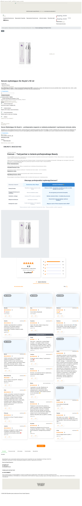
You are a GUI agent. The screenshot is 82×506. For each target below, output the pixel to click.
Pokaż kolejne (41, 445)
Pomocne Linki (11, 451)
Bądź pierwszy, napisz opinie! (11, 102)
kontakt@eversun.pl (6, 466)
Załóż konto (42, 11)
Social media (27, 451)
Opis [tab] (2, 122)
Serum (33, 27)
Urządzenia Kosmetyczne (8, 18)
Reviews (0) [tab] (3, 124)
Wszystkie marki (51, 18)
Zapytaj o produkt (16, 1)
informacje (19, 451)
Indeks (2, 135)
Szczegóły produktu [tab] (5, 123)
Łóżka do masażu (43, 18)
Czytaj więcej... (5, 91)
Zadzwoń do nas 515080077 (7, 118)
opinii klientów (28, 268)
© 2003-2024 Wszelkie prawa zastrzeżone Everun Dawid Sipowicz (15, 493)
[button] (69, 17)
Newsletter (35, 451)
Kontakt (4, 451)
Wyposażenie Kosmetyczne (32, 18)
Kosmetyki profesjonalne (26, 27)
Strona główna (5, 27)
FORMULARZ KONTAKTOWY (8, 470)
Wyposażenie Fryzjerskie (20, 18)
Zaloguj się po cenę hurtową (8, 86)
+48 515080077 (7, 472)
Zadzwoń (4, 1)
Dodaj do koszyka (5, 95)
